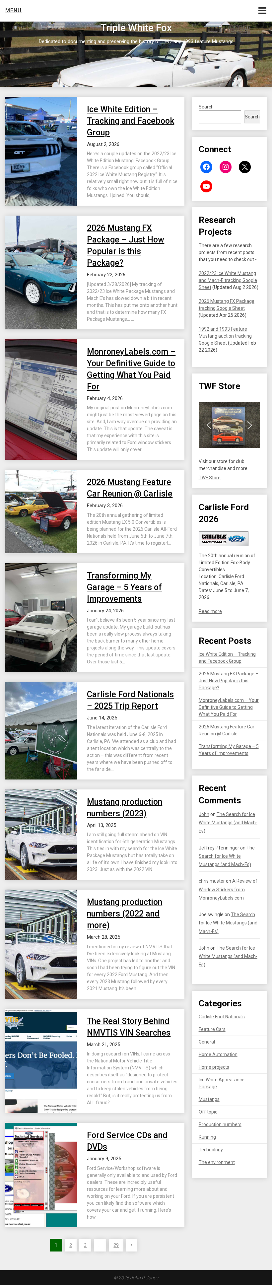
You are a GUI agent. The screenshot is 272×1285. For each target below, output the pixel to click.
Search (206, 106)
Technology (211, 1149)
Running (207, 1137)
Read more (210, 611)
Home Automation (218, 1054)
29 (116, 1245)
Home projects (214, 1067)
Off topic (208, 1112)
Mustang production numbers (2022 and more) (124, 913)
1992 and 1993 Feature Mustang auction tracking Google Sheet (225, 336)
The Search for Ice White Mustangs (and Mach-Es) (228, 823)
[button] (209, 425)
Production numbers (220, 1124)
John (204, 814)
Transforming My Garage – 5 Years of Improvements (124, 587)
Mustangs (209, 1099)
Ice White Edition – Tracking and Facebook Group (130, 120)
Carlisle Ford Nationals (222, 1016)
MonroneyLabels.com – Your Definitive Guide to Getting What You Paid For (229, 707)
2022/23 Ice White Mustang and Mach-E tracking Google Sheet (228, 280)
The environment (217, 1162)
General (207, 1042)
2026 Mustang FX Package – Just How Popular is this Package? (228, 680)
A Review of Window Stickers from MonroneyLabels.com (228, 889)
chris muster (212, 881)
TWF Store (210, 477)
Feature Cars (212, 1029)
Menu (13, 10)
